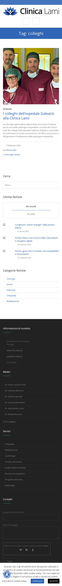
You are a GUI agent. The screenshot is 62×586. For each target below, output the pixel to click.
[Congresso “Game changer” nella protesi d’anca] (8, 226)
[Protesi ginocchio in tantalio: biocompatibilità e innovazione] (8, 252)
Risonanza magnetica (15, 473)
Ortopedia (11, 295)
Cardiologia (10, 455)
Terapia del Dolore (13, 461)
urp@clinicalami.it (15, 356)
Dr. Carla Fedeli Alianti (15, 402)
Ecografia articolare (14, 479)
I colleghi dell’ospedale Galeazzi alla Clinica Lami (28, 115)
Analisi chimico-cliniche (15, 467)
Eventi (17, 154)
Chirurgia (9, 154)
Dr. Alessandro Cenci (14, 408)
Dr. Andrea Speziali (13, 396)
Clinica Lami (11, 150)
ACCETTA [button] (54, 581)
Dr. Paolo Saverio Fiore (15, 384)
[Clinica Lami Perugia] (31, 11)
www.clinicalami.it (15, 350)
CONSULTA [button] (37, 581)
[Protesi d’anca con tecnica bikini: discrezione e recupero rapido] (8, 239)
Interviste (11, 290)
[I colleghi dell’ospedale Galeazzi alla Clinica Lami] (31, 75)
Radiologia (10, 485)
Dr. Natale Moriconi (13, 414)
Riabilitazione (13, 301)
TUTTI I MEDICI (9, 421)
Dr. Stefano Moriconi (14, 390)
